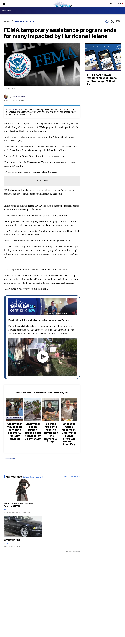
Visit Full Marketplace (72, 476)
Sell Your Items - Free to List (33, 477)
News (7, 21)
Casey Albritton (18, 97)
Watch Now (115, 4)
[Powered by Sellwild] (76, 551)
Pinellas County (25, 21)
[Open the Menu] (4, 3)
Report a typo (10, 459)
